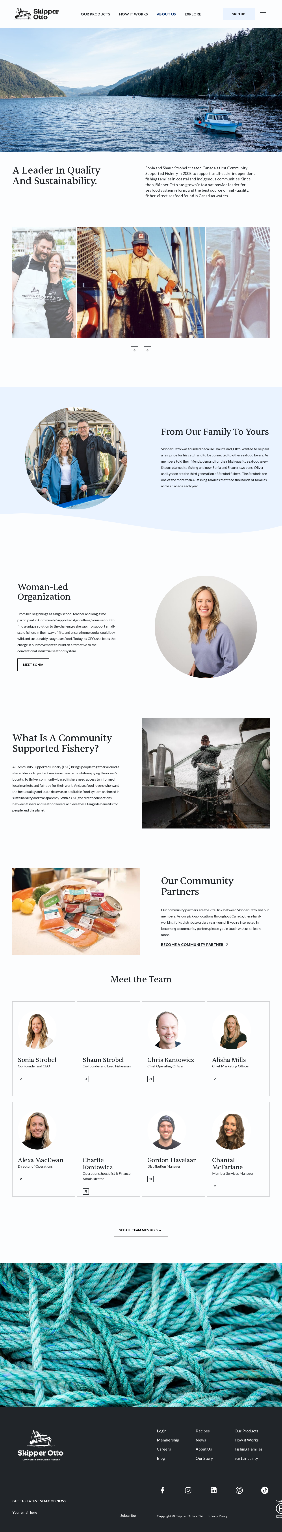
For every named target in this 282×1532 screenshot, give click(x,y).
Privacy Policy (218, 1516)
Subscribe (128, 1515)
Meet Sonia (33, 664)
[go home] (44, 14)
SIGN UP (238, 14)
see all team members (138, 1230)
